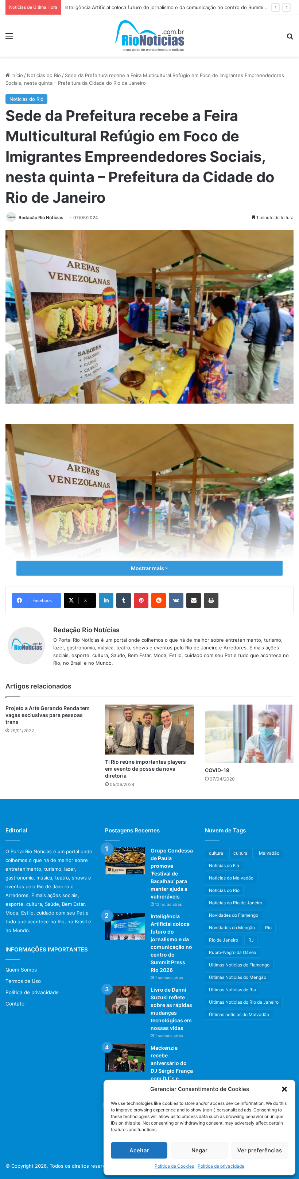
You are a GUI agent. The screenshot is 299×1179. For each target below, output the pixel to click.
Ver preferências (259, 1150)
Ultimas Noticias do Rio (232, 989)
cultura (216, 853)
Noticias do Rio (44, 75)
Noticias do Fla (224, 865)
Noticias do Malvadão (231, 878)
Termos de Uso (23, 981)
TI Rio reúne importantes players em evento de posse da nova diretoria (145, 769)
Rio (268, 927)
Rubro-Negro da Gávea (232, 952)
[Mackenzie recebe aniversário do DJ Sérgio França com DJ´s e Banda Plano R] (125, 1058)
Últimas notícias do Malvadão (239, 1014)
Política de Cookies (174, 1166)
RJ (251, 940)
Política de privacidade (221, 1166)
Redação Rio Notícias (41, 217)
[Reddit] (158, 600)
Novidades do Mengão (232, 927)
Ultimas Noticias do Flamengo (239, 965)
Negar (199, 1150)
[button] (284, 1089)
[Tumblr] (123, 600)
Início (16, 75)
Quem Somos (21, 970)
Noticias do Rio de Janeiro (235, 902)
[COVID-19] (249, 734)
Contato (14, 1004)
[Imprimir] (211, 600)
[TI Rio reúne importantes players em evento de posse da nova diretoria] (149, 730)
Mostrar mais (148, 568)
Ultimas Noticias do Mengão (237, 977)
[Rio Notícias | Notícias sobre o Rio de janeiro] (149, 35)
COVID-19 (217, 770)
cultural (241, 853)
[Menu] (9, 38)
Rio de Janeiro (223, 940)
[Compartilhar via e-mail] (193, 600)
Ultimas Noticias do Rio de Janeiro (244, 1002)
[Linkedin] (106, 600)
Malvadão (269, 853)
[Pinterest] (141, 600)
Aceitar (139, 1150)
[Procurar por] (290, 38)
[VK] (176, 600)
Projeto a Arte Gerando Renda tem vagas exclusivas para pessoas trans (47, 715)
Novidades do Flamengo (233, 915)
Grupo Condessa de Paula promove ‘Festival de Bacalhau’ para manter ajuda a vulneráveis (172, 873)
